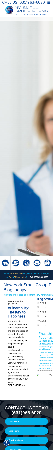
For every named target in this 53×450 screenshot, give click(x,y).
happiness (42, 355)
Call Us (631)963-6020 (23, 2)
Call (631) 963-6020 (39, 277)
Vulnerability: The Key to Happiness (18, 312)
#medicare (45, 366)
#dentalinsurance (44, 368)
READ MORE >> (16, 385)
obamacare (44, 346)
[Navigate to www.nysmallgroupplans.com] (38, 366)
